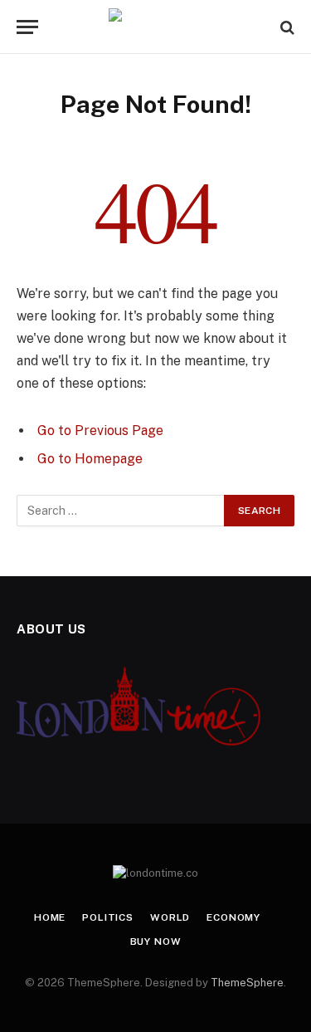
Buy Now (156, 941)
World (170, 917)
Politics (108, 917)
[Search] (285, 27)
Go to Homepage (90, 459)
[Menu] (27, 27)
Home (50, 917)
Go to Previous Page (100, 430)
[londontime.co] (155, 27)
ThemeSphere (247, 982)
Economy (233, 917)
